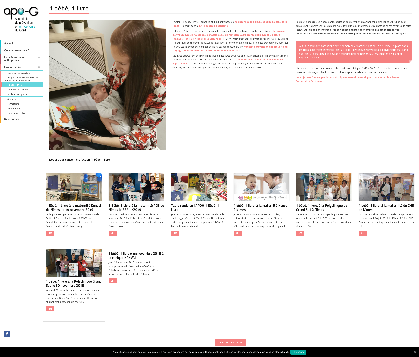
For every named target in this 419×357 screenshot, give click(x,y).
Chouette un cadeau (17, 89)
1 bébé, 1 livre (14, 84)
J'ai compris (298, 352)
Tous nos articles (16, 113)
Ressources (11, 119)
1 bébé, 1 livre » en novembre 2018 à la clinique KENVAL (136, 255)
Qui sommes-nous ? (16, 50)
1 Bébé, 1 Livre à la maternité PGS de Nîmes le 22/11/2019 (136, 207)
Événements (13, 108)
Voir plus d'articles (230, 342)
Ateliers (11, 99)
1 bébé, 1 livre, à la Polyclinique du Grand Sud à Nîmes (321, 207)
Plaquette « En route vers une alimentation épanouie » (22, 79)
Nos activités (12, 67)
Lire (50, 233)
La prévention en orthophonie (14, 58)
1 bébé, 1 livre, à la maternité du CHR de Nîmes (386, 207)
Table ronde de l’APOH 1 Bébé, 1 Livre (195, 207)
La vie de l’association (18, 73)
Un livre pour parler (17, 94)
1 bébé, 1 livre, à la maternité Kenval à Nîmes (261, 207)
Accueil (8, 43)
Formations (13, 103)
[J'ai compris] (415, 352)
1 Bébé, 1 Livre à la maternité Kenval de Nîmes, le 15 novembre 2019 (73, 207)
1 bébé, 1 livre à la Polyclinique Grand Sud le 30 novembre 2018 (73, 283)
